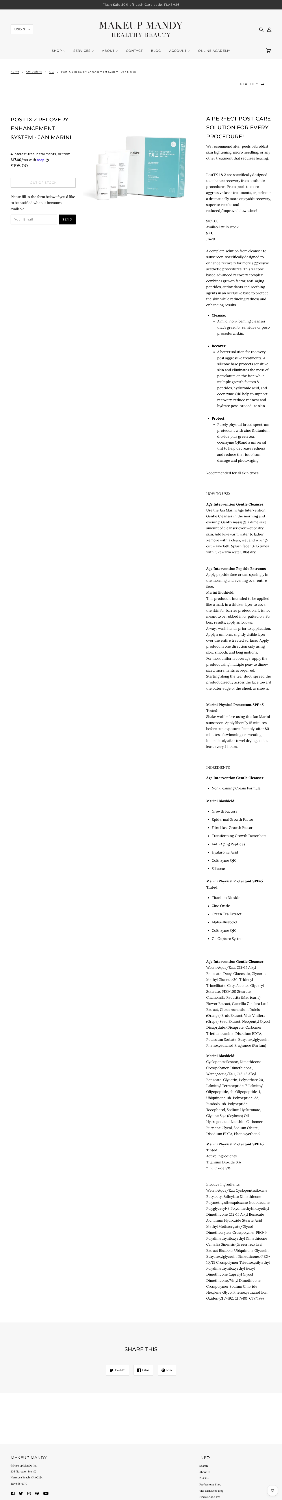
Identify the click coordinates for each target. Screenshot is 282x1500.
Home (15, 71)
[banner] (141, 29)
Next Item (250, 84)
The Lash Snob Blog (211, 1490)
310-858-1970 (19, 1483)
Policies (204, 1478)
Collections (34, 71)
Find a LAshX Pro (209, 1496)
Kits (51, 71)
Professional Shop (210, 1484)
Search (203, 1465)
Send (67, 219)
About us (204, 1472)
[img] (261, 29)
